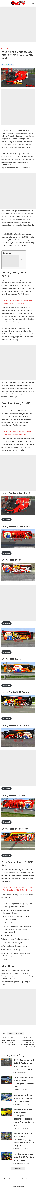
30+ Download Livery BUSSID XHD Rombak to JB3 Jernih (23, 1157)
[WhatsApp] (7, 65)
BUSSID (5, 48)
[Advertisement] (18, 24)
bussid (11, 1033)
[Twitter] (5, 65)
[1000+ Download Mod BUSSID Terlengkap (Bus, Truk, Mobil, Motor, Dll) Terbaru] (6, 1062)
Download (6, 520)
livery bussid (19, 1033)
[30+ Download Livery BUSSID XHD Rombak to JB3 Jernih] (6, 1156)
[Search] (33, 3)
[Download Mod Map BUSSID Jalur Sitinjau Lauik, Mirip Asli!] (6, 1097)
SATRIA (3, 61)
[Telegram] (11, 65)
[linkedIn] (9, 65)
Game (10, 48)
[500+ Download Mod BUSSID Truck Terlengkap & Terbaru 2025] (6, 1080)
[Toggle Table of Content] (22, 259)
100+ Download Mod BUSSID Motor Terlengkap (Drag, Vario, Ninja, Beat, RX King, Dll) (23, 1139)
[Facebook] (2, 65)
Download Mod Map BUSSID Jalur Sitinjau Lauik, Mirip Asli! (23, 1098)
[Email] (13, 65)
